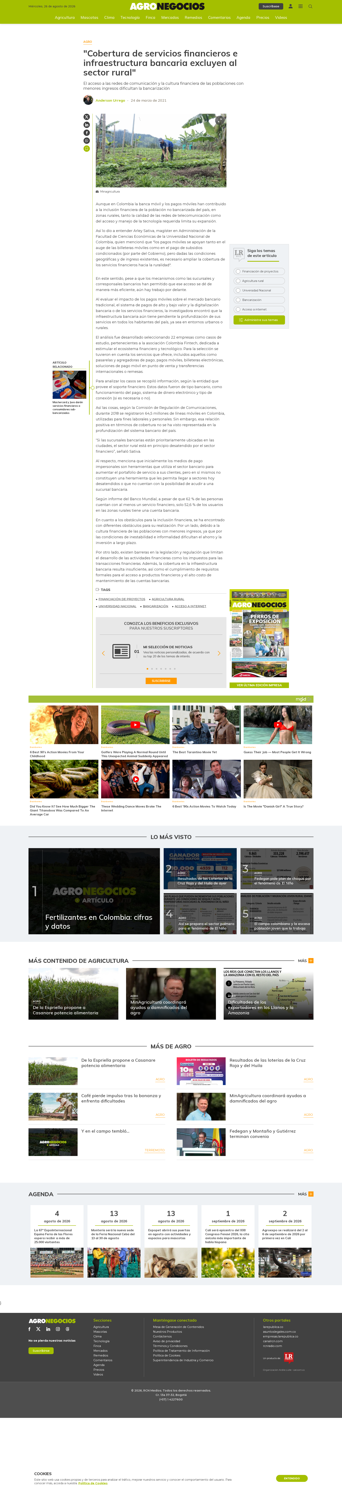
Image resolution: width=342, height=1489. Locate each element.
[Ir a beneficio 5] (165, 669)
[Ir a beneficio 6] (170, 669)
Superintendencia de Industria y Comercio (183, 1360)
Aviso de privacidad (166, 1341)
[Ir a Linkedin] (48, 1329)
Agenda (243, 17)
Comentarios (219, 17)
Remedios (193, 17)
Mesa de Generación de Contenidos (178, 1327)
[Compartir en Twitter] (87, 117)
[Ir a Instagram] (58, 1329)
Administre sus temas (261, 320)
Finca (150, 17)
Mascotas (89, 17)
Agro (160, 1079)
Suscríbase (271, 6)
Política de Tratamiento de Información (181, 1351)
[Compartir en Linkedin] (87, 125)
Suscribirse (41, 1351)
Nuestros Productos (167, 1331)
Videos (281, 17)
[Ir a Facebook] (29, 1329)
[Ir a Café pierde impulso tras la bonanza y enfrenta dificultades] (53, 1107)
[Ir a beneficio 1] (147, 669)
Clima (109, 17)
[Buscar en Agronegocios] (310, 6)
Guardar (87, 148)
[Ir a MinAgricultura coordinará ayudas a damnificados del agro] (201, 1107)
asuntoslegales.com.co (279, 1331)
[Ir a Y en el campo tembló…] (53, 1142)
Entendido (292, 1478)
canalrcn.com (273, 1341)
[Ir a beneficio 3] (156, 669)
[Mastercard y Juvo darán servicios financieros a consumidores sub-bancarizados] (69, 385)
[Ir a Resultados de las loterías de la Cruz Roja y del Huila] (201, 1071)
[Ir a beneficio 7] (175, 669)
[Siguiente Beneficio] (219, 653)
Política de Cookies (166, 1355)
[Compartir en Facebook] (87, 133)
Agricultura (65, 17)
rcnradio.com (272, 1346)
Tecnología (130, 17)
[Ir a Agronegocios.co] (52, 1321)
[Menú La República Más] (300, 6)
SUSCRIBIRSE (161, 681)
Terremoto (155, 1150)
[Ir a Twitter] (38, 1329)
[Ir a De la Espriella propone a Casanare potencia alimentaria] (53, 1071)
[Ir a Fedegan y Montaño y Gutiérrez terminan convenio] (201, 1142)
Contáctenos (162, 1336)
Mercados (170, 17)
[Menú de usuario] (290, 6)
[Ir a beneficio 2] (152, 669)
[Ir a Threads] (67, 1329)
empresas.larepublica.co (280, 1336)
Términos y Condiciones (170, 1346)
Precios (262, 17)
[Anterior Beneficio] (103, 653)
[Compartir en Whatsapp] (87, 140)
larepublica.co (273, 1327)
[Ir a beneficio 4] (161, 669)
